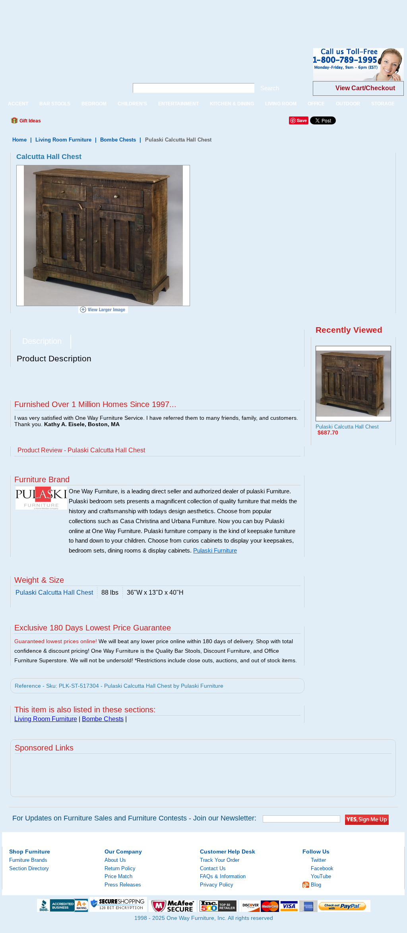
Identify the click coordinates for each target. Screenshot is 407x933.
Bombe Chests (118, 140)
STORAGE (383, 104)
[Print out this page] (105, 122)
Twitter (318, 860)
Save (302, 120)
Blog (316, 885)
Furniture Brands (28, 860)
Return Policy (120, 868)
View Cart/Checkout (365, 88)
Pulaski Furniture (215, 550)
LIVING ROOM (281, 104)
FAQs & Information (223, 876)
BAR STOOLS (54, 104)
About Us (115, 860)
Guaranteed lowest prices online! (55, 641)
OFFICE (316, 104)
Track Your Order (219, 860)
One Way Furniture (61, 71)
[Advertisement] (144, 18)
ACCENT (18, 104)
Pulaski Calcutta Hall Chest (347, 427)
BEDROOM (94, 104)
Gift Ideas (29, 120)
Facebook (322, 868)
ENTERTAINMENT (178, 104)
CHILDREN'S (132, 104)
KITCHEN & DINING (232, 104)
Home (19, 140)
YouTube (321, 876)
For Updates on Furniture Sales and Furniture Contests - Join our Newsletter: (134, 818)
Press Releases (123, 885)
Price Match (118, 876)
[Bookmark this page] (65, 122)
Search (269, 88)
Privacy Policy (216, 885)
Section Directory (29, 868)
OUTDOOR (348, 104)
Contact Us (213, 868)
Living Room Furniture (63, 140)
